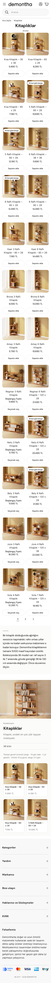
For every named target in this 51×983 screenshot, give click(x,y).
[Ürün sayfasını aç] (13, 44)
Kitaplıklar (18, 20)
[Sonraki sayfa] (33, 619)
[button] (25, 12)
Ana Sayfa (6, 20)
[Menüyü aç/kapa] (4, 4)
